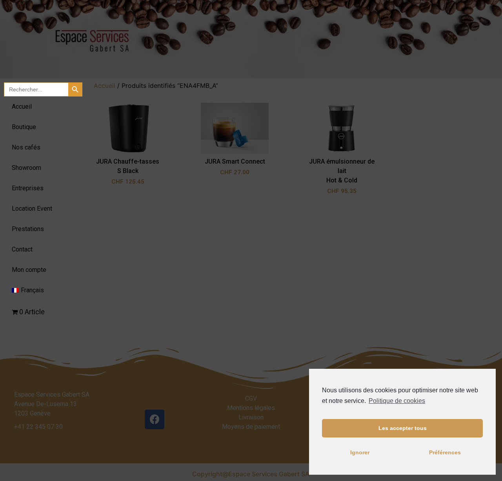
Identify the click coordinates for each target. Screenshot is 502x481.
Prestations (28, 229)
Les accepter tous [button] (402, 428)
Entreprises (28, 188)
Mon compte (29, 269)
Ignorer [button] (359, 452)
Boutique (24, 127)
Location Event (32, 208)
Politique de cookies (397, 400)
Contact (22, 249)
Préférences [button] (445, 452)
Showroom (26, 167)
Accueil (22, 106)
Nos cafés (26, 147)
